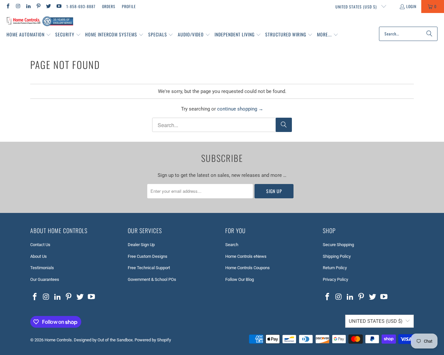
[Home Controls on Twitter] (48, 6)
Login (411, 6)
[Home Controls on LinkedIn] (28, 6)
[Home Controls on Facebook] (7, 6)
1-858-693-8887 (81, 6)
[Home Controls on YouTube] (58, 6)
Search (231, 244)
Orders (108, 6)
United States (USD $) (356, 6)
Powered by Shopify (153, 339)
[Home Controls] (40, 21)
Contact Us (40, 244)
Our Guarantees (44, 279)
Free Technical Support (149, 267)
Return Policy (335, 267)
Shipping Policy (337, 256)
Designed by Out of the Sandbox (103, 339)
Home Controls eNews (246, 256)
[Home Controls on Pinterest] (38, 6)
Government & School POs (152, 279)
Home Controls (58, 339)
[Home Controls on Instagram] (17, 6)
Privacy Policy (335, 279)
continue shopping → (240, 109)
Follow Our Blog (239, 279)
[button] (29, 35)
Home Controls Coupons (247, 267)
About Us (38, 256)
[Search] (429, 34)
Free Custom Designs (147, 256)
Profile (129, 6)
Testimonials (42, 267)
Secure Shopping (338, 244)
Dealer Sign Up (141, 244)
